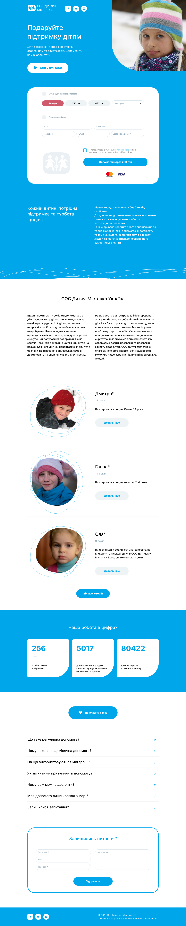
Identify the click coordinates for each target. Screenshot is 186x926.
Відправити (93, 881)
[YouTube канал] (76, 9)
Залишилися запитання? (48, 807)
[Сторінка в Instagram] (84, 9)
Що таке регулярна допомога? (53, 739)
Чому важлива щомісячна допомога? (59, 751)
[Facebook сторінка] (68, 9)
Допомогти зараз (96, 712)
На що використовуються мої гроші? (58, 762)
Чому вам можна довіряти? (50, 784)
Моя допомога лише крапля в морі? (57, 796)
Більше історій (93, 593)
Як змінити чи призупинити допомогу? (59, 773)
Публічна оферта (123, 149)
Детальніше (112, 422)
